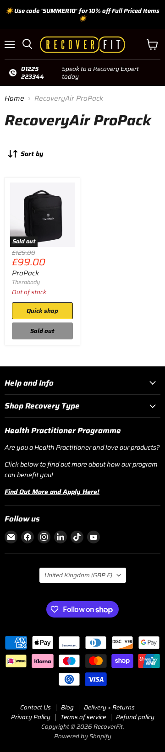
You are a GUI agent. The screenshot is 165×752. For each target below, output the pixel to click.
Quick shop (42, 311)
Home (14, 98)
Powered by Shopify (82, 736)
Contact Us (35, 707)
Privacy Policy (30, 717)
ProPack (25, 273)
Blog (67, 707)
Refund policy (135, 717)
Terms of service (83, 717)
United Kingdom (78, 575)
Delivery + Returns (109, 707)
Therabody (26, 282)
